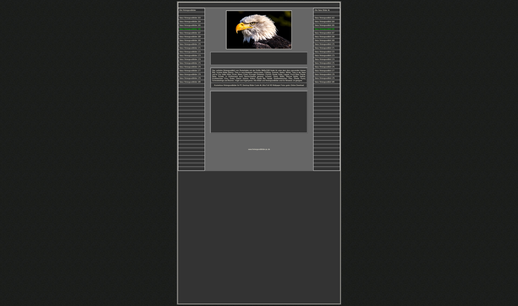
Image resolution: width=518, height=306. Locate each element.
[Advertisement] (259, 58)
